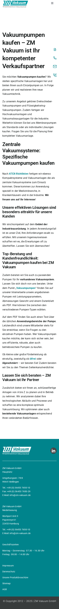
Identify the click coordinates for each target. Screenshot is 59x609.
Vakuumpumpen (26, 288)
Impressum (8, 565)
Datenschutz (8, 571)
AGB (4, 589)
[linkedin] (53, 451)
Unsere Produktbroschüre (15, 577)
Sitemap (6, 583)
